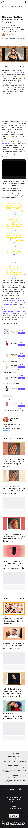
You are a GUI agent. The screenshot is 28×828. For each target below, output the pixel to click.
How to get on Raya (7, 761)
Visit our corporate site (21, 822)
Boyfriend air (7, 777)
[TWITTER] (11, 420)
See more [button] (14, 214)
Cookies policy (14, 804)
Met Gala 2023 (21, 72)
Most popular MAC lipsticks (20, 761)
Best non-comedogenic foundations (7, 771)
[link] (7, 331)
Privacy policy (14, 801)
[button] (14, 330)
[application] (14, 168)
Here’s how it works (15, 40)
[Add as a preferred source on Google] (14, 816)
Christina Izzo (10, 34)
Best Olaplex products (7, 758)
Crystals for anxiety (20, 767)
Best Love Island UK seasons (20, 780)
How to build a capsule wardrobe (7, 781)
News (3, 13)
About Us (14, 794)
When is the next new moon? (20, 777)
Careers (14, 806)
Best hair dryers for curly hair (20, 770)
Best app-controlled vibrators (7, 767)
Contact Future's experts (14, 797)
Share (6, 66)
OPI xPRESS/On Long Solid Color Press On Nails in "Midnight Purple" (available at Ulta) (14, 302)
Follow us (23, 66)
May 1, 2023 (17, 254)
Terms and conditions (14, 799)
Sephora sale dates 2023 (20, 758)
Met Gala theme (6, 143)
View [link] (21, 332)
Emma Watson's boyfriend (16, 6)
